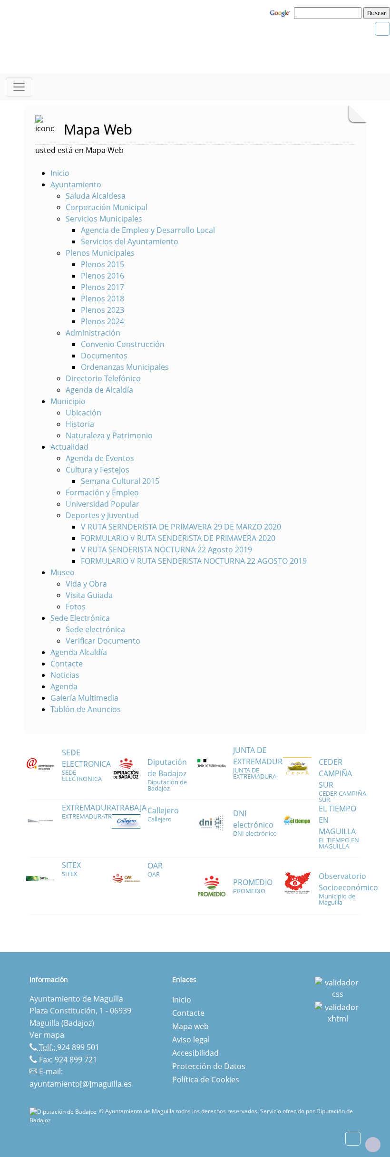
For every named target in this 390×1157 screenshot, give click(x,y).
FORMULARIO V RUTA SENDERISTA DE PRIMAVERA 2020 (178, 538)
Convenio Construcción (123, 344)
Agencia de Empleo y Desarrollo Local (148, 230)
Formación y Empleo (102, 492)
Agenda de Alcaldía (99, 390)
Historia (80, 424)
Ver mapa (46, 1035)
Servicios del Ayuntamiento (129, 241)
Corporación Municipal (106, 207)
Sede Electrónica (80, 618)
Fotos (76, 606)
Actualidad (69, 447)
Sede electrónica (95, 629)
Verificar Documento (103, 641)
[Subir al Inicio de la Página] (372, 1144)
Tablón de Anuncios (85, 709)
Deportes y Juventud (102, 515)
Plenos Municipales (100, 253)
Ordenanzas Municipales (125, 367)
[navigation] (329, 13)
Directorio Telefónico (103, 378)
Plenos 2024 (102, 321)
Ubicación (83, 412)
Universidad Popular (102, 504)
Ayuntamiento (75, 184)
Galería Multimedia (84, 698)
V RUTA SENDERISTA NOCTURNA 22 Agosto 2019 (166, 549)
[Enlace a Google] (281, 12)
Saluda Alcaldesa (96, 196)
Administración (93, 333)
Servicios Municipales (104, 218)
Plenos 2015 (102, 264)
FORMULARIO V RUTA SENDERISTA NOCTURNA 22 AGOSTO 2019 (194, 561)
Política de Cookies (205, 1079)
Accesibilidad (195, 1053)
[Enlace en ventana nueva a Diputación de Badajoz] (64, 1111)
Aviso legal (191, 1039)
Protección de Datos (208, 1066)
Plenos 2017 (102, 287)
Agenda (64, 686)
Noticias (64, 675)
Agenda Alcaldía (78, 652)
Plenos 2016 (102, 275)
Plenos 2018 (102, 298)
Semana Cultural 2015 (120, 481)
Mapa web (190, 1026)
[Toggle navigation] (19, 86)
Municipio (68, 401)
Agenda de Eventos (100, 458)
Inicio (59, 173)
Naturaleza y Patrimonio (109, 435)
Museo (62, 572)
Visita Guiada (89, 595)
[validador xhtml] (338, 1012)
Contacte (66, 663)
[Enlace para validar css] (338, 987)
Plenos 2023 (102, 310)
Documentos (104, 355)
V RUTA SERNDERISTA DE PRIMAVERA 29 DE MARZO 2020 (181, 526)
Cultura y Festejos (97, 469)
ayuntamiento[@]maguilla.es (80, 1084)
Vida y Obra (86, 583)
